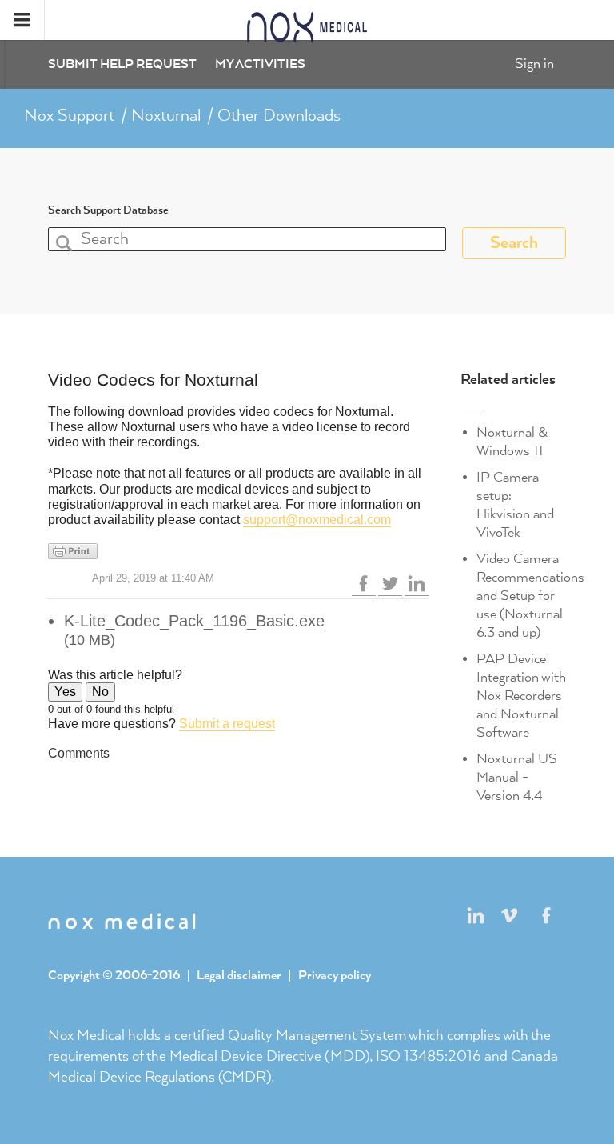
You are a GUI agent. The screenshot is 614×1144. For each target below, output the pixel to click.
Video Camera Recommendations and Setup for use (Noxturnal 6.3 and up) (530, 596)
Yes (65, 691)
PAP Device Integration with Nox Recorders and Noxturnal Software (521, 696)
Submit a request (227, 723)
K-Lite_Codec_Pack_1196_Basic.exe (194, 621)
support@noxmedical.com (317, 519)
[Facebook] (364, 583)
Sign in (534, 64)
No (100, 691)
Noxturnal (166, 116)
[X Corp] (390, 583)
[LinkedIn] (417, 583)
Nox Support (69, 116)
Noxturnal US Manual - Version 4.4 (516, 777)
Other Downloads (279, 116)
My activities (260, 65)
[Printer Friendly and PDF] (238, 551)
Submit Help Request (122, 65)
